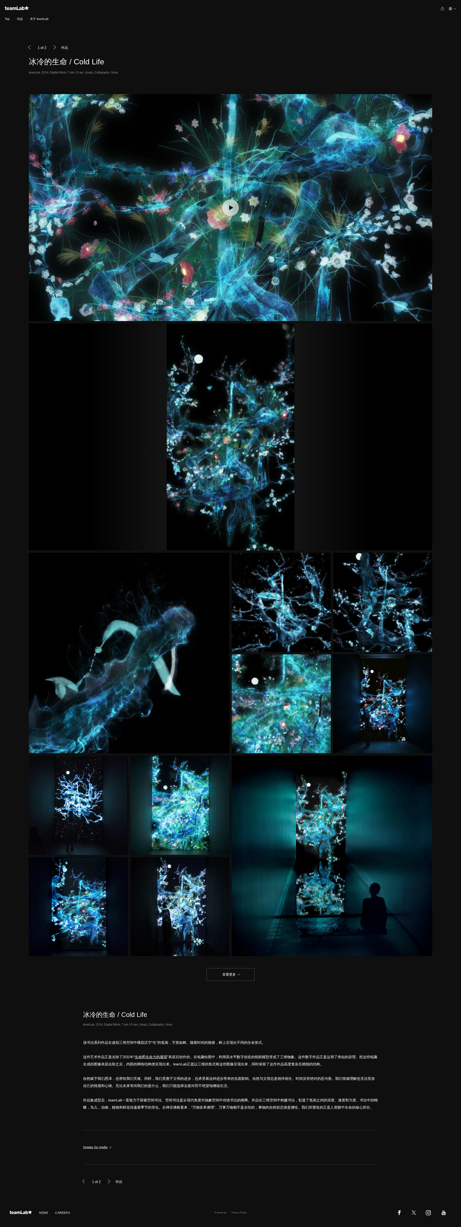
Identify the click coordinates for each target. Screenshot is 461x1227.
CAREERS (62, 1213)
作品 (20, 19)
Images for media (95, 1147)
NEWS (43, 1213)
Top (7, 19)
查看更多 (228, 974)
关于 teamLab (39, 19)
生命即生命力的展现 (151, 1057)
